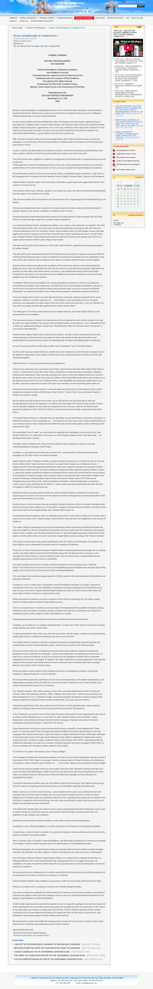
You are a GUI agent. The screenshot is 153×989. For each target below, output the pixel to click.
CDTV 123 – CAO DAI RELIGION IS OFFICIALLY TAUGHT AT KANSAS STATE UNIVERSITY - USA (128, 69)
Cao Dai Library (137, 11)
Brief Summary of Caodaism (124, 157)
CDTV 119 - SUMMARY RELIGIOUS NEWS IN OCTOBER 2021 (128, 86)
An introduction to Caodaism (124, 150)
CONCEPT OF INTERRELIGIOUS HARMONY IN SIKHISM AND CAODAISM (47, 944)
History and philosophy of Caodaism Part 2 (31, 935)
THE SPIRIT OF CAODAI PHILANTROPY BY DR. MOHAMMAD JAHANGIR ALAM (49, 955)
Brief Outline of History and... (124, 170)
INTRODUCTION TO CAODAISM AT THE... (126, 165)
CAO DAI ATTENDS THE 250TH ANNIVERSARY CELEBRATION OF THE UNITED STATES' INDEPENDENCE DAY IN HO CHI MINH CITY (129, 110)
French (142, 2)
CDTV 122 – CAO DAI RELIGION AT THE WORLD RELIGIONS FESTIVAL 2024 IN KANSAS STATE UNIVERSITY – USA (128, 78)
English (118, 2)
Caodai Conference (124, 11)
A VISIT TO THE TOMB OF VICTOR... (126, 161)
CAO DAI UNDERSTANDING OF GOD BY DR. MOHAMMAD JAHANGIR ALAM (48, 959)
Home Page (17, 28)
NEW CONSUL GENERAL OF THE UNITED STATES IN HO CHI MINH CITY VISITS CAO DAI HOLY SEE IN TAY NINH (128, 123)
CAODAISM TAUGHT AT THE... (125, 154)
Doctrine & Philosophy (35, 28)
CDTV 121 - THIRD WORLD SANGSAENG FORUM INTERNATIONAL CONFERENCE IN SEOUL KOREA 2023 (128, 94)
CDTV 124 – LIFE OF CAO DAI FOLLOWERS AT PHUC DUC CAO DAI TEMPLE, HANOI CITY (129, 61)
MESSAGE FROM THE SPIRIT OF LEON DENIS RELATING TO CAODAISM (47, 948)
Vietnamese (130, 2)
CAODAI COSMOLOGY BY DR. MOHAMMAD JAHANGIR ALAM (41, 952)
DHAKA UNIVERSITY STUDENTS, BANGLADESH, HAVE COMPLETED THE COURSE (127, 135)
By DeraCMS (117, 978)
